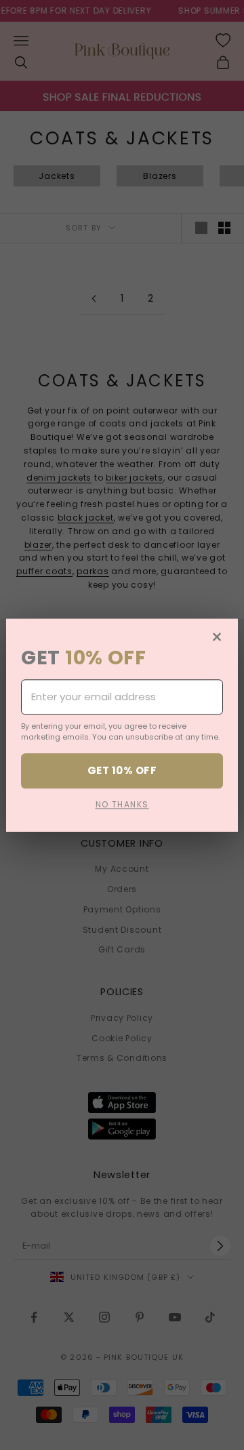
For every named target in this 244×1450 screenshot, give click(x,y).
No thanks (122, 804)
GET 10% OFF (122, 770)
